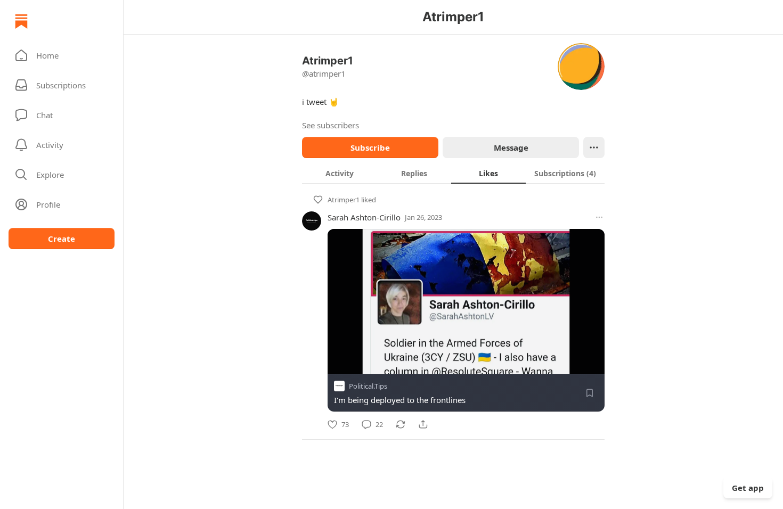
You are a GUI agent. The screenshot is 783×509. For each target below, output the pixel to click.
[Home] (21, 21)
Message (511, 147)
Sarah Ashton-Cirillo (364, 217)
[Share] (423, 424)
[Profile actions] (594, 147)
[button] (62, 55)
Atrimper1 (344, 199)
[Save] (589, 392)
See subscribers (330, 125)
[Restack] (400, 424)
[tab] (339, 173)
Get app (748, 487)
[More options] (599, 217)
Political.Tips (368, 386)
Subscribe (370, 147)
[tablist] (453, 173)
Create (61, 238)
